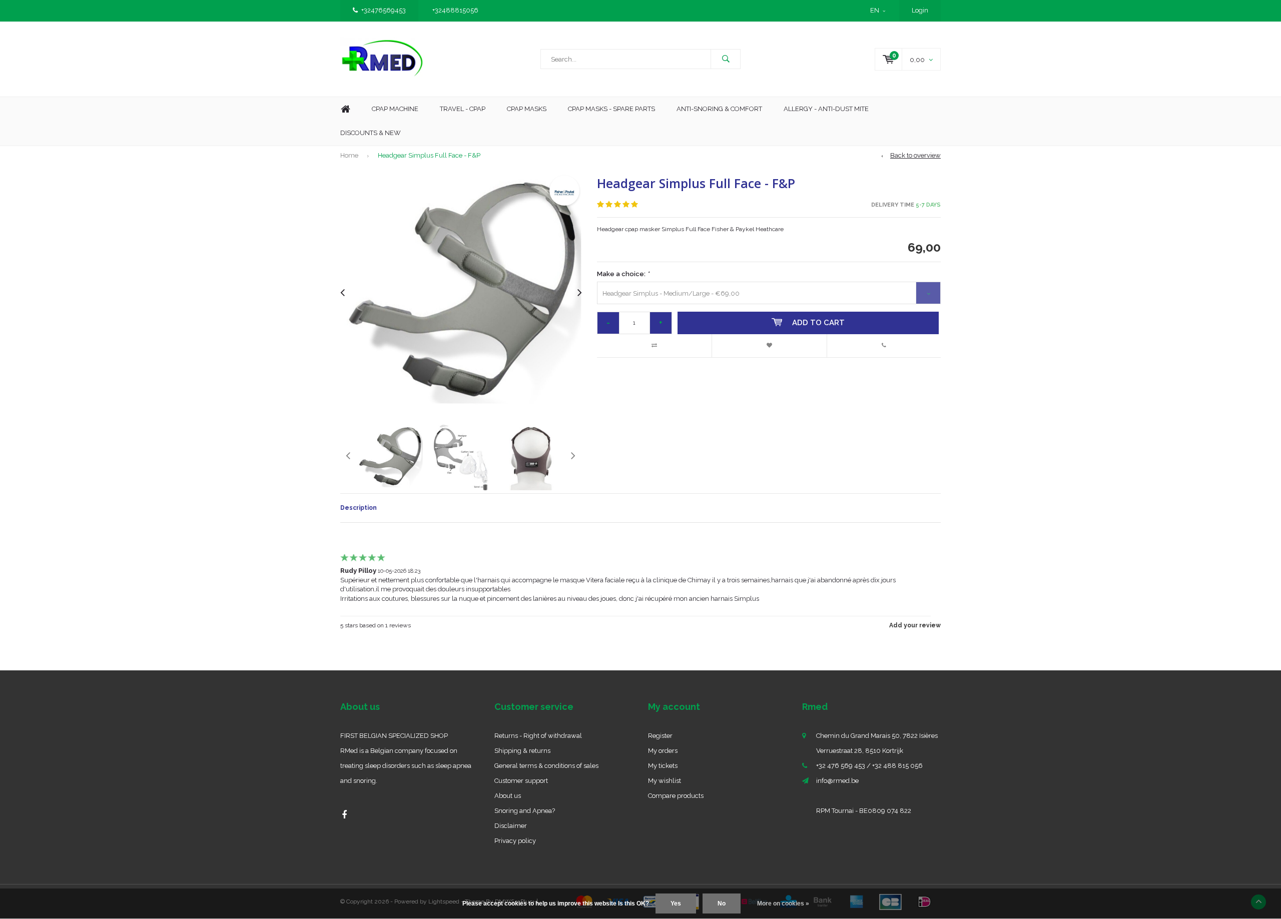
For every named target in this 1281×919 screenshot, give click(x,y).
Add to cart (818, 322)
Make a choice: (623, 274)
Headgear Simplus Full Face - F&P (429, 155)
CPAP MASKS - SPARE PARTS (611, 109)
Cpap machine (395, 109)
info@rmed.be (837, 780)
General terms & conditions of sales (546, 765)
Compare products (676, 795)
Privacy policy (515, 840)
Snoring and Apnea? (524, 810)
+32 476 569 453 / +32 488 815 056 (869, 765)
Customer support (521, 780)
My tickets (663, 765)
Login (920, 10)
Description (358, 507)
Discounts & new (370, 133)
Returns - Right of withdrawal (538, 735)
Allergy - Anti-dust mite (826, 109)
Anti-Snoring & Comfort (719, 109)
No (722, 903)
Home (345, 109)
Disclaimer (510, 825)
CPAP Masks (526, 109)
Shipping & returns (522, 750)
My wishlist (664, 780)
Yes (676, 903)
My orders (663, 750)
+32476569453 (383, 10)
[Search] (726, 59)
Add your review (915, 625)
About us (507, 795)
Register (660, 735)
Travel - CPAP (462, 109)
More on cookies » (783, 903)
